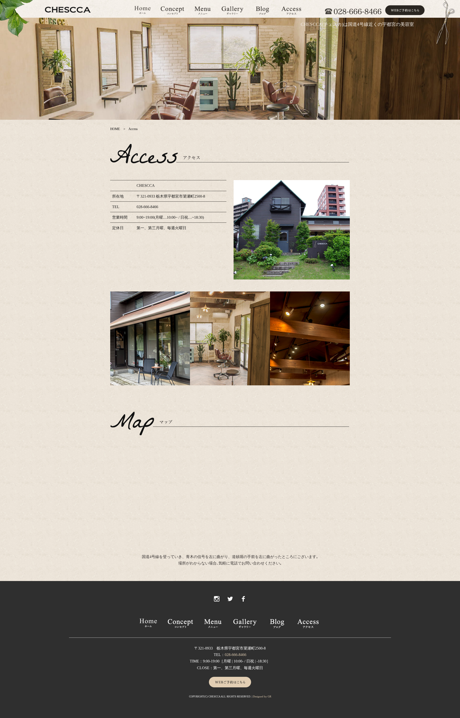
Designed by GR (262, 696)
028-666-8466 (235, 655)
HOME (115, 129)
